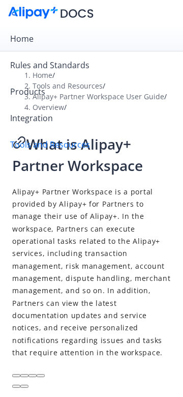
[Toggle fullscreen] (32, 375)
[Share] (24, 375)
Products (27, 91)
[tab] (91, 38)
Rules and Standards (49, 65)
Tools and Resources (50, 144)
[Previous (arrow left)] (16, 386)
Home (22, 38)
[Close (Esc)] (16, 375)
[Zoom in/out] (41, 375)
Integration (31, 118)
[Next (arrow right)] (24, 386)
